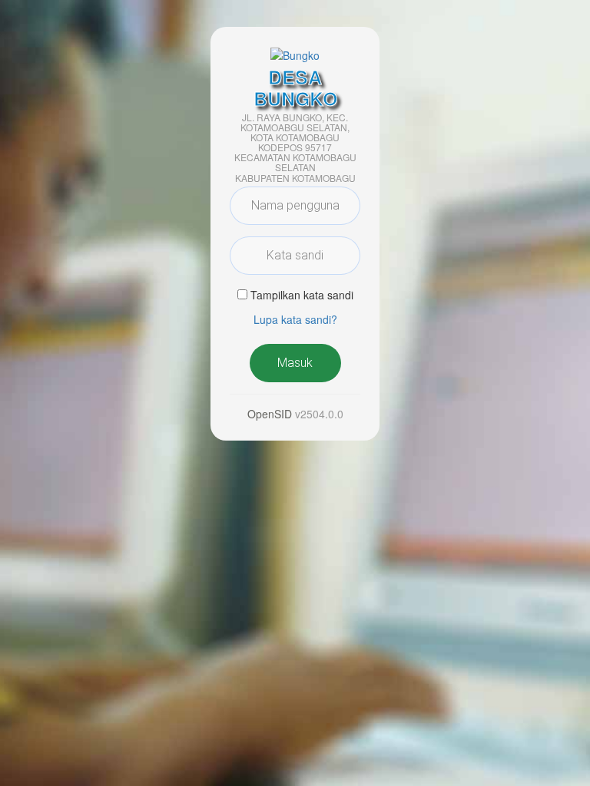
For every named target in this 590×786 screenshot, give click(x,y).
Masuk (295, 362)
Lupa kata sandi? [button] (295, 319)
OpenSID (269, 413)
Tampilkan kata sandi (301, 294)
